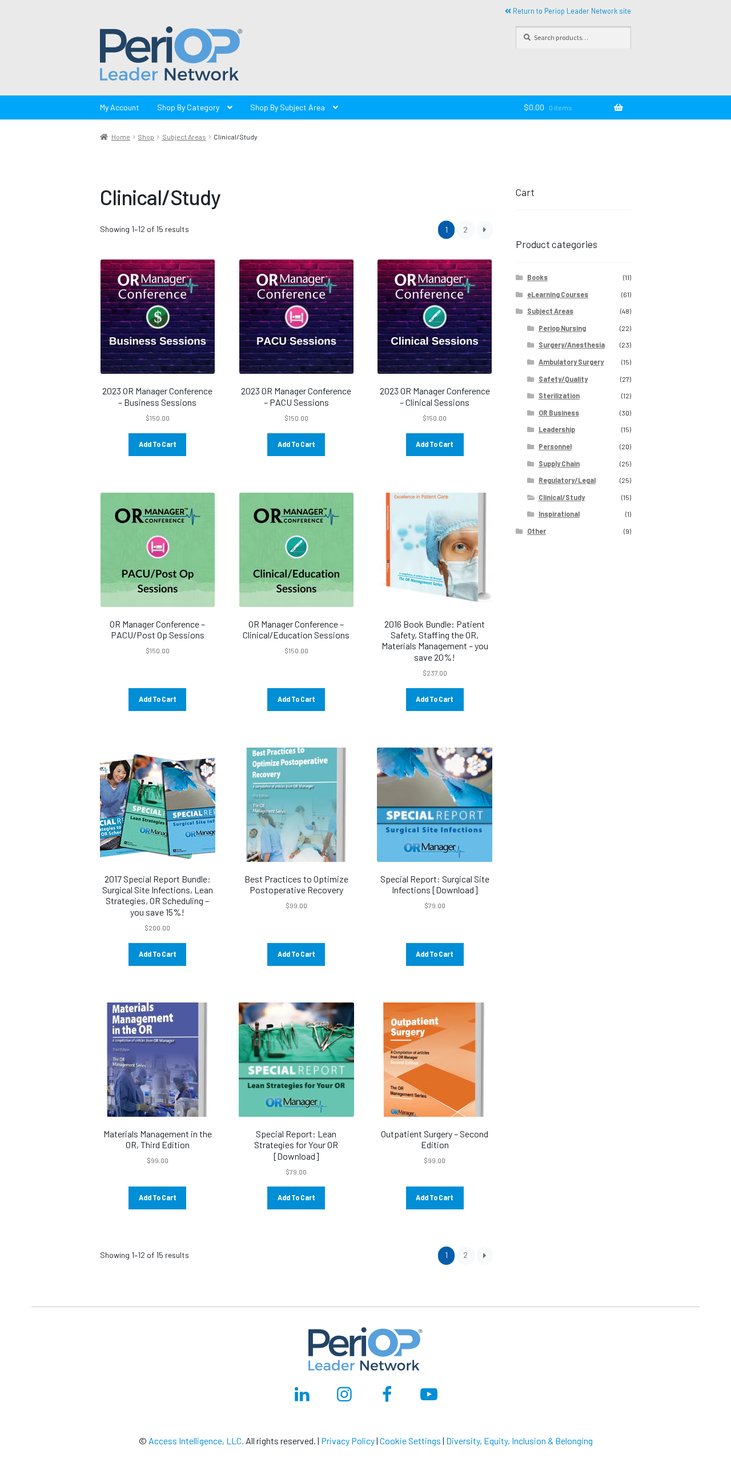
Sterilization (559, 396)
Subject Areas (184, 137)
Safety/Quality (563, 379)
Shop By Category (188, 107)
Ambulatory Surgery (571, 362)
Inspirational (559, 514)
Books (537, 277)
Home (120, 137)
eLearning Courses (557, 294)
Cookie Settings (410, 1440)
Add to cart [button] (157, 444)
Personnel (555, 446)
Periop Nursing (562, 328)
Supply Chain (559, 464)
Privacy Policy (348, 1440)
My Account (119, 107)
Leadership (557, 429)
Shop (146, 137)
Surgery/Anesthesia (572, 345)
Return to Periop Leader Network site (571, 10)
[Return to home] (296, 55)
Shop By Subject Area (287, 107)
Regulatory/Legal (567, 480)
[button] (171, 55)
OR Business (559, 413)
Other (536, 531)
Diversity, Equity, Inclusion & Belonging (519, 1440)
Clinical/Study (562, 497)
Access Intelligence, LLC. (196, 1440)
